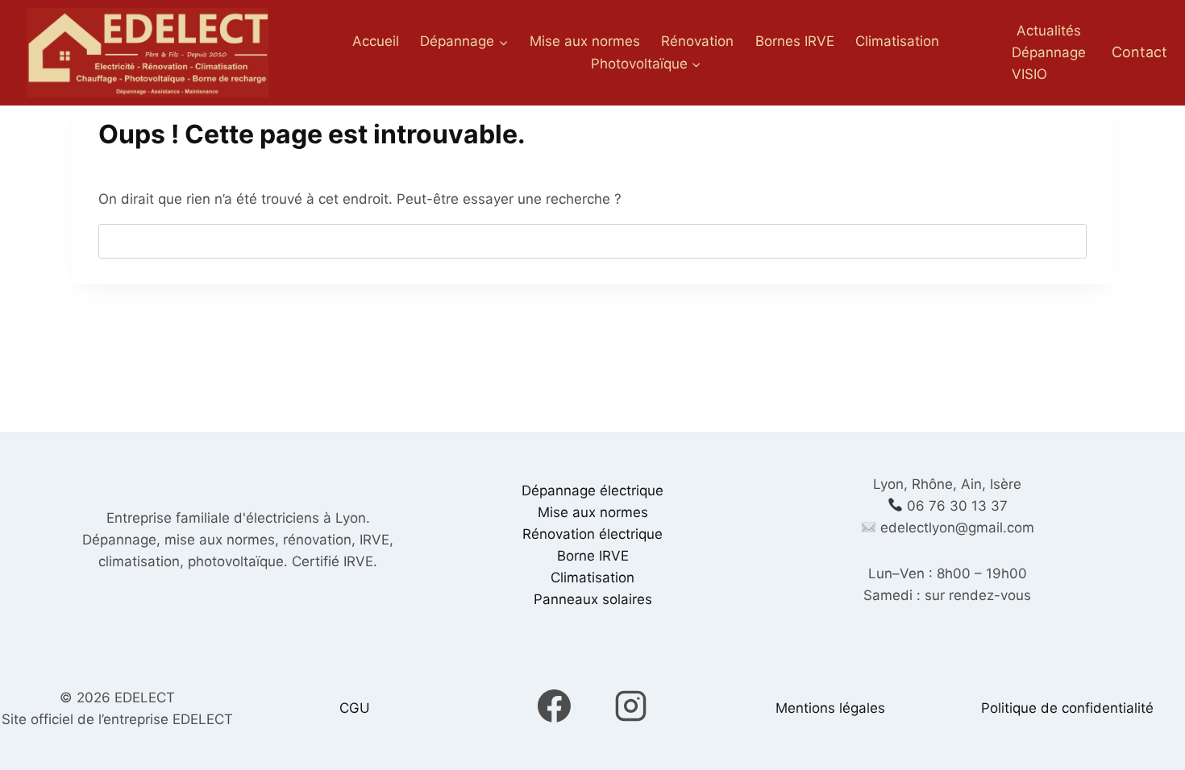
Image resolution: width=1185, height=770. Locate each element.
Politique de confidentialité (1067, 708)
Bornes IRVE (794, 41)
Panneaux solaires (593, 599)
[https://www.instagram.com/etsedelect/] (630, 706)
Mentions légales (830, 708)
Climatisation (897, 41)
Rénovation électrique (592, 534)
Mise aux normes (585, 41)
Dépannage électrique (592, 490)
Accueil (375, 41)
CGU (354, 708)
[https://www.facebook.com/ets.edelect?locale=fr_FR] (555, 706)
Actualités (1049, 31)
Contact (1139, 51)
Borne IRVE (593, 556)
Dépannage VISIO (1049, 63)
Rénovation (697, 41)
